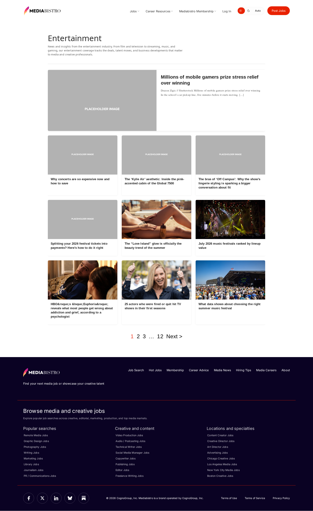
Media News (222, 370)
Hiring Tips (243, 370)
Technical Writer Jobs (129, 446)
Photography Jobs (35, 446)
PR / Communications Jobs (40, 475)
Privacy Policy (281, 498)
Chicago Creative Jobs (221, 458)
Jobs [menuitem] (133, 11)
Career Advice (199, 370)
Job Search (136, 370)
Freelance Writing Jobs (129, 475)
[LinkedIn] (56, 498)
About (285, 370)
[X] (42, 498)
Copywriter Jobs (125, 458)
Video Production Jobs (129, 435)
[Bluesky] (69, 498)
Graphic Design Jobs (36, 441)
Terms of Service (255, 498)
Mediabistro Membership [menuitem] (196, 11)
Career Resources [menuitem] (158, 11)
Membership (175, 370)
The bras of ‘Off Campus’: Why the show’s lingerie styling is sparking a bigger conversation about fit (229, 183)
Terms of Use (229, 498)
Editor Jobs (122, 470)
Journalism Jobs (33, 470)
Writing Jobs (31, 452)
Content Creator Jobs (220, 435)
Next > (174, 336)
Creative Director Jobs (220, 441)
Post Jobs (278, 10)
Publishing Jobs (125, 464)
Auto (258, 10)
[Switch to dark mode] (249, 10)
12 (160, 336)
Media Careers (266, 370)
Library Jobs (31, 464)
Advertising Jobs (217, 452)
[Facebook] (28, 498)
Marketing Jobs (33, 458)
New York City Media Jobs (223, 470)
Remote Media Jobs (36, 435)
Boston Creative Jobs (220, 475)
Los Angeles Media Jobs (222, 464)
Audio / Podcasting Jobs (130, 441)
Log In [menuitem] (226, 11)
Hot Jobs (155, 370)
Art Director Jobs (217, 446)
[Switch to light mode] (241, 10)
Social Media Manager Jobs (132, 452)
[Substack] (83, 498)
